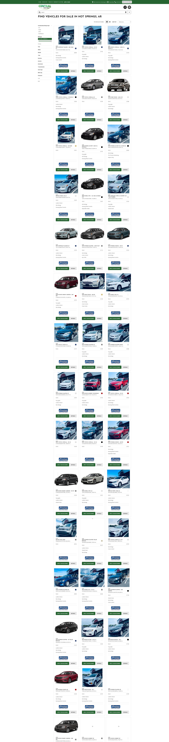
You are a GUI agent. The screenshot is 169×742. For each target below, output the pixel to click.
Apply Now (67, 2)
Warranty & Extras (58, 2)
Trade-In (50, 2)
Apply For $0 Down (62, 71)
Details (73, 71)
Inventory (44, 2)
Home (39, 2)
